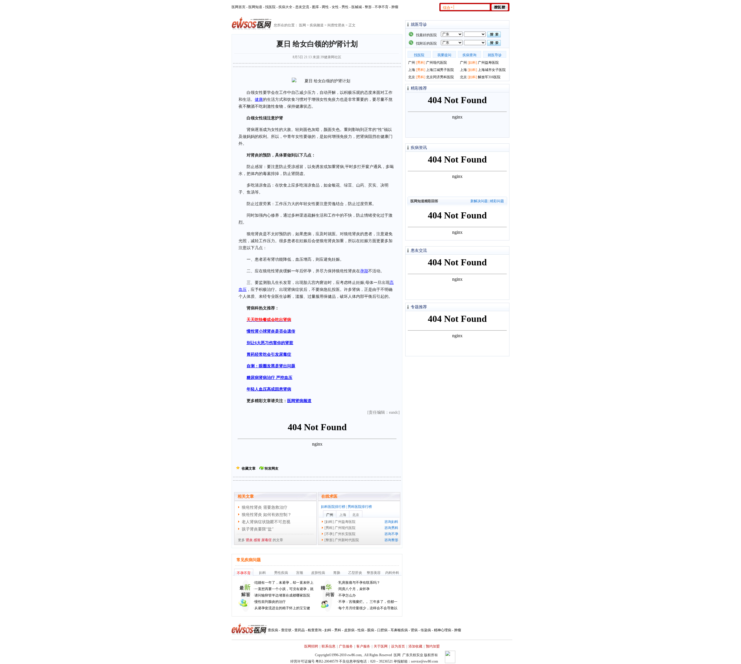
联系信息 (328, 646)
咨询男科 (391, 528)
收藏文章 (249, 468)
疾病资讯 (419, 147)
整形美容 (374, 573)
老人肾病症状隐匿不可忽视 (266, 522)
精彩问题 (497, 201)
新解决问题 (479, 201)
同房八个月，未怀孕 (354, 589)
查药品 (299, 630)
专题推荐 (419, 307)
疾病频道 (317, 25)
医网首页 (238, 7)
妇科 (329, 522)
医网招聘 (311, 646)
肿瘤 (394, 7)
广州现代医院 (345, 528)
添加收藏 (415, 646)
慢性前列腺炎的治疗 (270, 602)
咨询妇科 (391, 522)
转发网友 (271, 468)
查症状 (286, 630)
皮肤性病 (318, 573)
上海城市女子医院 (492, 70)
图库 (315, 7)
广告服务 (346, 646)
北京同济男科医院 (440, 77)
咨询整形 (391, 540)
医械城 (356, 7)
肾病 (414, 630)
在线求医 (329, 496)
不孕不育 (381, 7)
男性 (345, 7)
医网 (302, 25)
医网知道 (255, 7)
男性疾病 (281, 573)
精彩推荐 (419, 88)
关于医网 (381, 646)
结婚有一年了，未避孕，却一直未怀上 (283, 583)
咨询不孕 (391, 534)
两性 (325, 7)
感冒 (257, 540)
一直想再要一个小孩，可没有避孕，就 (283, 589)
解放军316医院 (489, 77)
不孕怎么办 (347, 595)
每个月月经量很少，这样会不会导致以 (367, 608)
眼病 (370, 630)
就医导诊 (419, 24)
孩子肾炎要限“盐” (258, 529)
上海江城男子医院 (440, 70)
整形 (368, 7)
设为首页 (398, 646)
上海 (342, 515)
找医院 (270, 7)
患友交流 (302, 7)
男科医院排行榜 (360, 507)
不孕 (329, 534)
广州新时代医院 (347, 540)
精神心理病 (442, 630)
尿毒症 (266, 540)
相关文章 (246, 496)
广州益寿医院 (345, 522)
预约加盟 (433, 646)
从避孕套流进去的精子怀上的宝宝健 (282, 608)
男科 (329, 528)
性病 (360, 630)
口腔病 (382, 630)
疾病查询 (469, 55)
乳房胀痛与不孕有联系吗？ (359, 583)
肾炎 (249, 540)
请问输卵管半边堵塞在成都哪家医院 (282, 595)
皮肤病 (349, 630)
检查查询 (315, 630)
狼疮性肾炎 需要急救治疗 (264, 507)
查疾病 (273, 630)
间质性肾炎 (336, 25)
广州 (329, 515)
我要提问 (444, 55)
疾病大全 (285, 7)
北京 (355, 515)
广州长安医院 (345, 534)
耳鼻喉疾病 (399, 630)
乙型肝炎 (355, 573)
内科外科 (392, 573)
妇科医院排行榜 (333, 507)
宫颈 (299, 573)
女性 (335, 7)
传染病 (426, 630)
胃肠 (336, 573)
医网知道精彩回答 (424, 201)
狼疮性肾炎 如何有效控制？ (266, 514)
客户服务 (363, 646)
